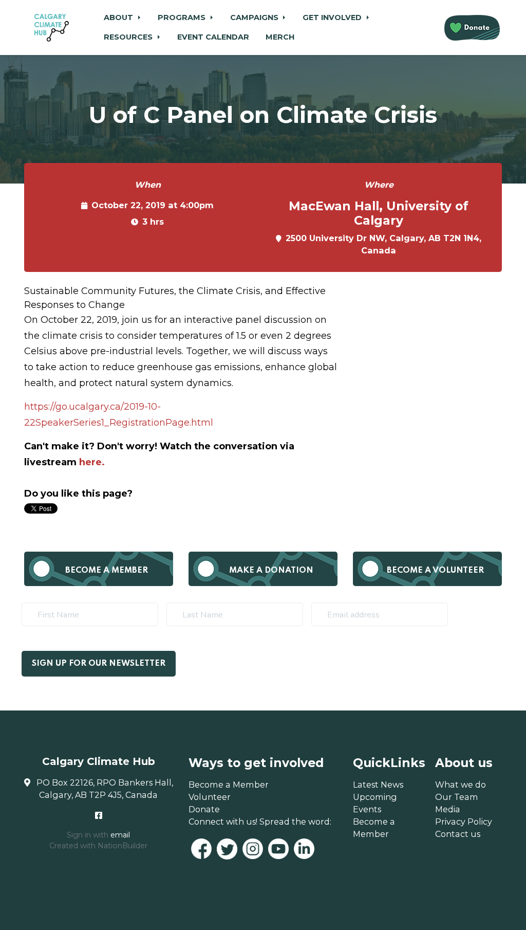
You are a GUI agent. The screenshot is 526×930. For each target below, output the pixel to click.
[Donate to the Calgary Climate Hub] (472, 28)
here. (92, 462)
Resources (129, 37)
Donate (204, 809)
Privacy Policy (463, 821)
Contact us (457, 834)
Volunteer (210, 797)
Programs (183, 17)
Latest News (378, 784)
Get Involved (333, 17)
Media (447, 809)
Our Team (456, 797)
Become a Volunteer (435, 570)
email (120, 835)
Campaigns (255, 17)
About (119, 17)
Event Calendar (213, 37)
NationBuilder (122, 845)
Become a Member (106, 570)
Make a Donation (271, 570)
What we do (460, 784)
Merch (280, 37)
